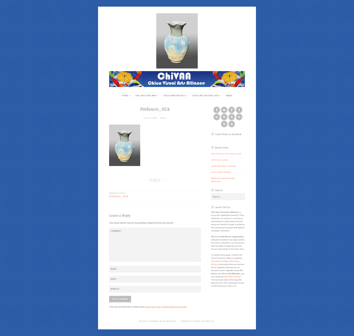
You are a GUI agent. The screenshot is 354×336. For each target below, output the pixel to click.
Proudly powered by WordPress (157, 321)
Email (114, 279)
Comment (116, 231)
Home (125, 95)
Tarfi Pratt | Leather (219, 160)
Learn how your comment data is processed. (166, 306)
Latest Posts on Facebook (228, 134)
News (229, 95)
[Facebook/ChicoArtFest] (239, 110)
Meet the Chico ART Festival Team (226, 153)
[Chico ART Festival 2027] (231, 124)
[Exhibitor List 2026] (224, 124)
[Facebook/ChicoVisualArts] (216, 110)
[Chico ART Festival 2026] (216, 117)
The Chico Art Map (145, 95)
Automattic (207, 321)
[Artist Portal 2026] (231, 117)
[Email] (224, 110)
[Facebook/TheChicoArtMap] (231, 110)
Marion (163, 118)
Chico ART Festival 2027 (205, 95)
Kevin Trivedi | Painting (221, 172)
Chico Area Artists (174, 95)
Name (114, 269)
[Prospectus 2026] (224, 117)
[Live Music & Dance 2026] (239, 117)
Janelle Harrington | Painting (223, 166)
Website (114, 289)
